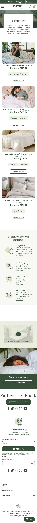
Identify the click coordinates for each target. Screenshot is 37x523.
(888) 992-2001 (24, 434)
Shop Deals (29, 1)
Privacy (12, 513)
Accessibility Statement (18, 515)
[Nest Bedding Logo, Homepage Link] (17, 7)
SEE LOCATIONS (18, 383)
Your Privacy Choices (23, 513)
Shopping (6, 495)
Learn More (19, 257)
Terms (7, 513)
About (4, 485)
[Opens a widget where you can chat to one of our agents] (29, 519)
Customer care (8, 490)
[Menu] (3, 6)
